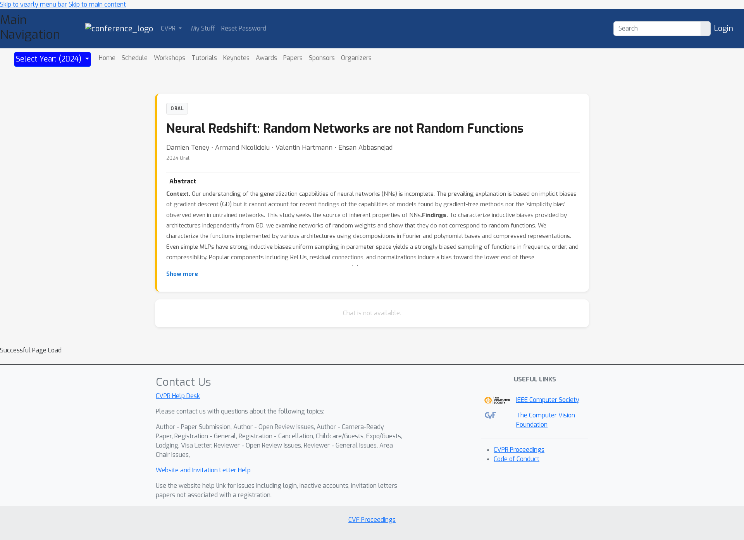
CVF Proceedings (372, 520)
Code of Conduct (516, 459)
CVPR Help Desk (178, 396)
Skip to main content (97, 4)
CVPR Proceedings (519, 450)
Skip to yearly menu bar (33, 4)
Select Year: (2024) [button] (49, 59)
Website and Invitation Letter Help (203, 470)
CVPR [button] (169, 28)
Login (723, 28)
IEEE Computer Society (547, 400)
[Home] (119, 28)
